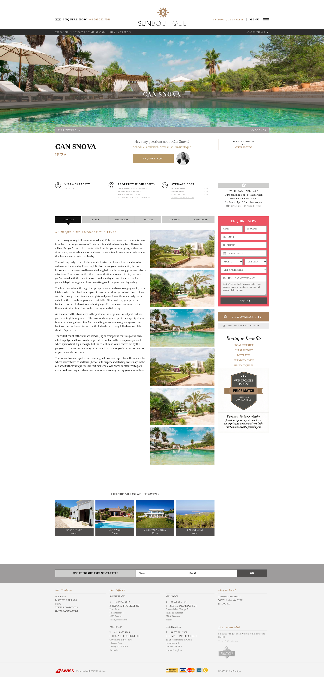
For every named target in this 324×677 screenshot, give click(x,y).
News (58, 604)
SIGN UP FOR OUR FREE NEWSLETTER (95, 573)
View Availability (246, 316)
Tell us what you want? (241, 278)
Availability (201, 219)
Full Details (67, 130)
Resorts (80, 32)
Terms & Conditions (66, 607)
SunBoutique (63, 32)
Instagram (224, 604)
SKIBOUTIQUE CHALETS (228, 20)
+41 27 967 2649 (121, 602)
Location (175, 219)
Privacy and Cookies (66, 611)
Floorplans (121, 219)
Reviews (148, 219)
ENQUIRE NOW (153, 158)
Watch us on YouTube (230, 600)
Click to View (243, 147)
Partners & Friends (66, 600)
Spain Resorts (97, 32)
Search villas (256, 32)
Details (95, 219)
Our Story (61, 597)
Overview (68, 219)
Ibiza (112, 32)
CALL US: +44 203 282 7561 (246, 206)
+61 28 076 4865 (121, 632)
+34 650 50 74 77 (178, 602)
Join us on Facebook (229, 597)
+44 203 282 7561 (178, 632)
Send (244, 300)
